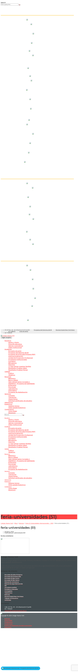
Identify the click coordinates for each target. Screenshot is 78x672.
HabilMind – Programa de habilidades (21, 384)
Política (11, 373)
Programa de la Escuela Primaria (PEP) (21, 354)
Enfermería (12, 385)
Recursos (8, 377)
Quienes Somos (13, 406)
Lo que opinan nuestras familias (19, 366)
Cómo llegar (12, 411)
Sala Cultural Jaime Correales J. (19, 382)
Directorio (12, 413)
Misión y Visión (13, 342)
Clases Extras (13, 399)
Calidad (7, 371)
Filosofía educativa (15, 344)
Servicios (8, 394)
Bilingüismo (12, 363)
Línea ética (8, 627)
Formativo (12, 361)
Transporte (12, 397)
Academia (8, 349)
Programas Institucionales (17, 359)
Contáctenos (9, 409)
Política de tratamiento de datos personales (18, 625)
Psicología (12, 387)
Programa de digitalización (17, 392)
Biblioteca (12, 378)
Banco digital (13, 380)
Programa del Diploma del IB (43, 330)
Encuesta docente (14, 351)
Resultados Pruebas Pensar (18, 370)
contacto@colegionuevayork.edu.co (16, 611)
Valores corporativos (15, 346)
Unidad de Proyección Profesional (20, 358)
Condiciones (8, 624)
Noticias (7, 618)
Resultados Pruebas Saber (17, 368)
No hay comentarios (7, 536)
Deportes (11, 365)
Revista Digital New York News (65, 330)
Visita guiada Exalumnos (17, 408)
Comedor (11, 396)
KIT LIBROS (11, 331)
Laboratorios (13, 389)
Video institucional (15, 347)
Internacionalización (15, 356)
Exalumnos (8, 404)
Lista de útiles (23, 331)
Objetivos (11, 375)
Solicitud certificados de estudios (20, 401)
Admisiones (9, 402)
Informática (12, 390)
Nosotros (8, 341)
